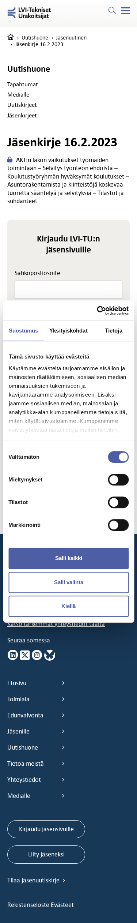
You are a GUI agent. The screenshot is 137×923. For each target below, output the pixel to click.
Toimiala (18, 699)
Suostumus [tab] (23, 330)
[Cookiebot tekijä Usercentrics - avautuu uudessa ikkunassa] (97, 310)
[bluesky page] (49, 655)
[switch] (118, 479)
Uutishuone (35, 37)
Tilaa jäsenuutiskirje (34, 880)
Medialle (18, 94)
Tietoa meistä (25, 763)
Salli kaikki (68, 558)
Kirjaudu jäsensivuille (46, 829)
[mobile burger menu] (125, 11)
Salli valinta (68, 582)
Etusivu (16, 683)
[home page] (10, 37)
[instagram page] (36, 655)
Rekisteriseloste (29, 905)
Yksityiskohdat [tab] (68, 330)
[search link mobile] (112, 11)
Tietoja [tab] (113, 330)
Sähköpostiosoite (37, 273)
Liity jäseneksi (46, 854)
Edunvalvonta (25, 715)
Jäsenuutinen (71, 37)
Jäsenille (18, 731)
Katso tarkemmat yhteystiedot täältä (56, 624)
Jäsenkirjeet (22, 115)
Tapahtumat (22, 84)
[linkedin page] (12, 655)
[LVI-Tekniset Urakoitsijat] (29, 13)
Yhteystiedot (24, 780)
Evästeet (62, 905)
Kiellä (68, 606)
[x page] (25, 655)
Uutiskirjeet (22, 104)
